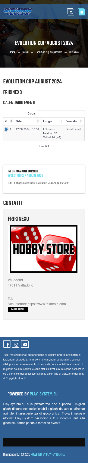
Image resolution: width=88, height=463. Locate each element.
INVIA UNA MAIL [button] (18, 309)
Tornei (25, 52)
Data (19, 121)
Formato (71, 121)
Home (12, 52)
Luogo (47, 121)
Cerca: (32, 113)
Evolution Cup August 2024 (48, 52)
